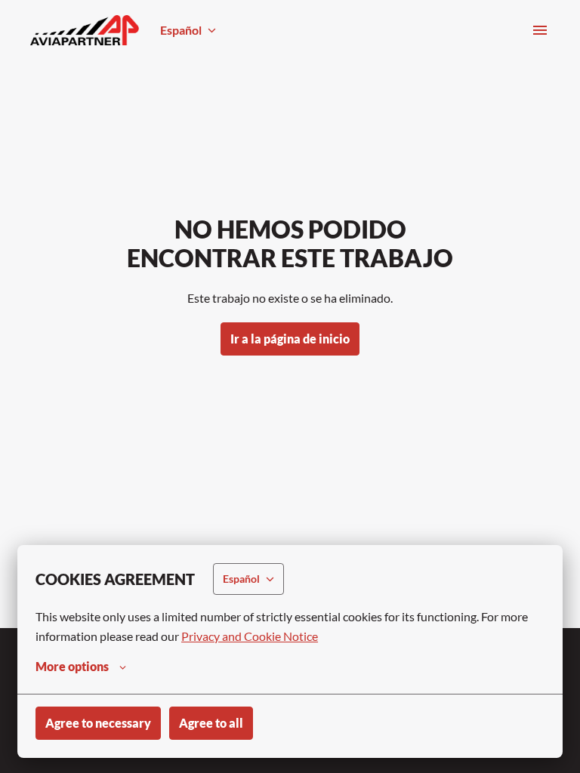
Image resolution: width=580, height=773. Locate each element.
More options (72, 666)
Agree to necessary (98, 723)
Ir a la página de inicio (290, 338)
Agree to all (211, 723)
